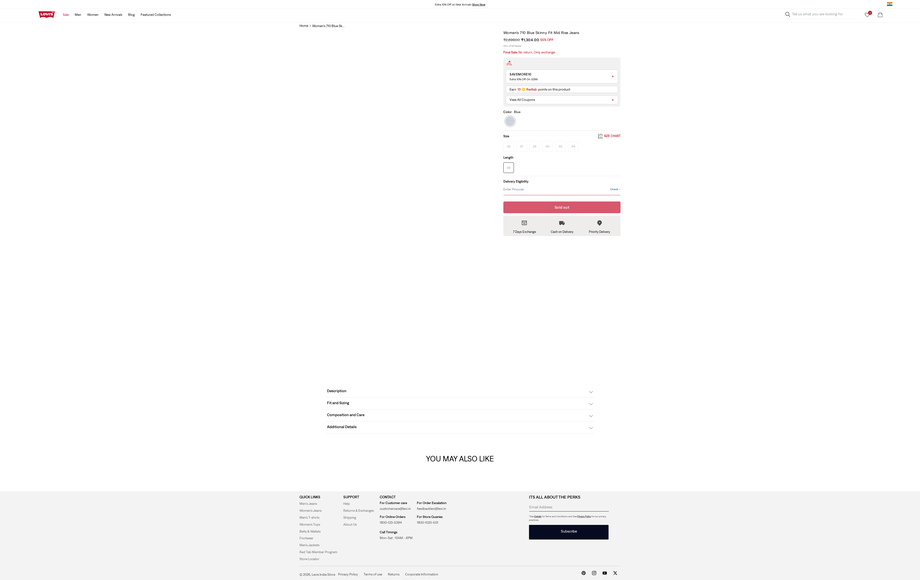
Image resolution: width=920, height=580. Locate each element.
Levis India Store (323, 574)
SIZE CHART (612, 136)
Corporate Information (421, 574)
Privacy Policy (584, 516)
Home (303, 26)
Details (537, 516)
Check (614, 189)
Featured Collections (156, 15)
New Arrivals (113, 15)
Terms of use (373, 574)
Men (78, 15)
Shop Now (478, 4)
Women (92, 15)
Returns (393, 574)
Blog (131, 15)
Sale (66, 15)
